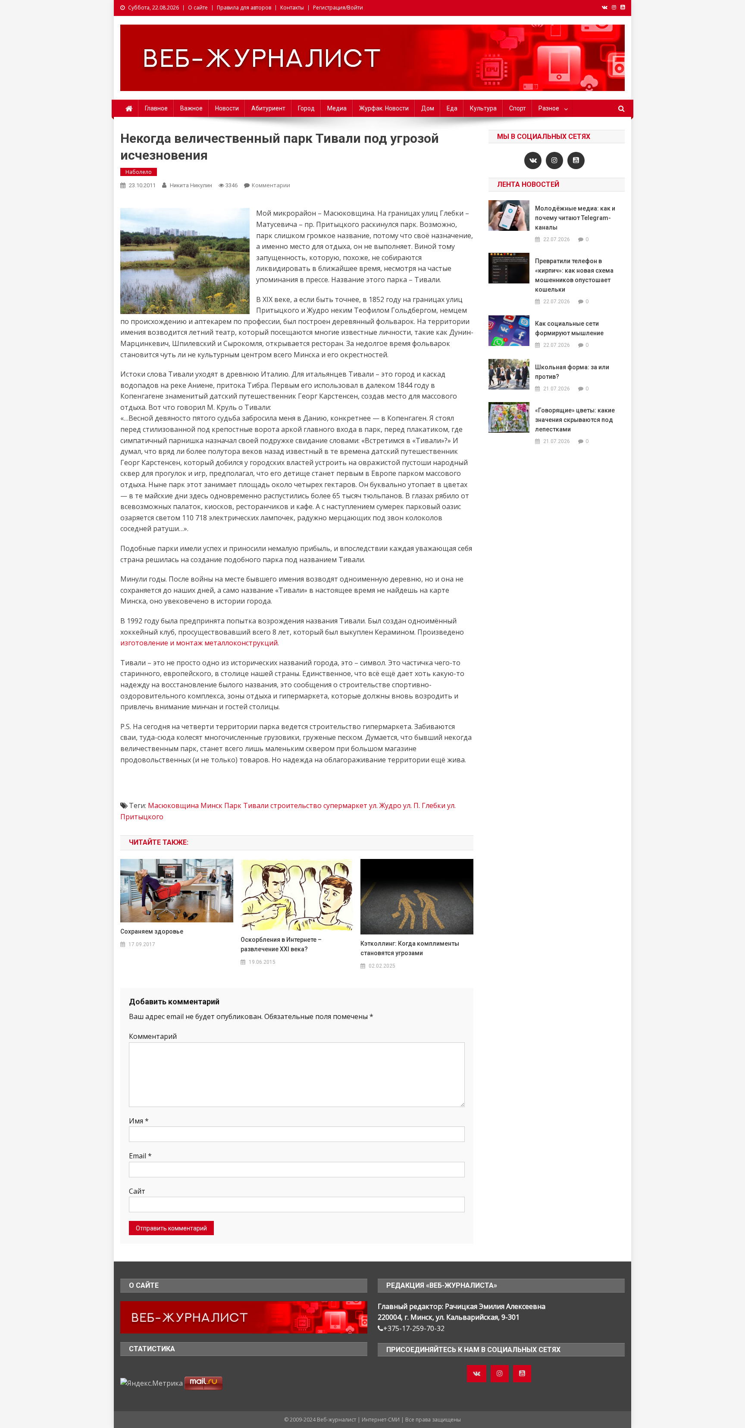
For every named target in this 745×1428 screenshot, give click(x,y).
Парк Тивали (246, 805)
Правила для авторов (244, 7)
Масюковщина (173, 805)
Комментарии (271, 185)
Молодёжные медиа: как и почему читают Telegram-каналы (575, 218)
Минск (211, 805)
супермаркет (345, 805)
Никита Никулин (191, 185)
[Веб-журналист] (243, 1316)
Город (306, 108)
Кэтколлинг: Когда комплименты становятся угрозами (409, 948)
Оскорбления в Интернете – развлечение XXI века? (281, 944)
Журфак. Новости (384, 108)
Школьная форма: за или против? (572, 372)
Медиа (337, 108)
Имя (139, 1121)
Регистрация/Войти (338, 7)
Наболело (138, 172)
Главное (156, 108)
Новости (227, 108)
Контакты (292, 7)
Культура (483, 108)
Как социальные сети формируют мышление (569, 328)
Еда (452, 108)
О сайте (198, 7)
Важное (191, 108)
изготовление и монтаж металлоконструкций (199, 643)
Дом (427, 108)
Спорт (517, 108)
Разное (548, 108)
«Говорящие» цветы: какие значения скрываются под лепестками (575, 420)
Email (140, 1156)
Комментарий (153, 1036)
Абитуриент (268, 108)
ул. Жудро (385, 805)
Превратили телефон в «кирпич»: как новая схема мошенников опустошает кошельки (574, 275)
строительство (296, 805)
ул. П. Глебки (424, 805)
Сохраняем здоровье (151, 931)
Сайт (137, 1191)
